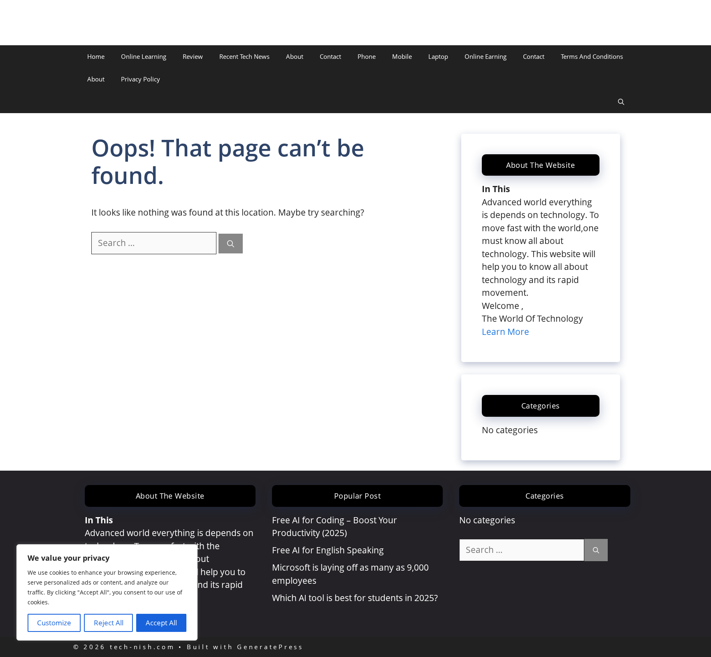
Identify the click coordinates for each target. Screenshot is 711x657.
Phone (367, 56)
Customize (54, 622)
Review (193, 56)
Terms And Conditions (592, 56)
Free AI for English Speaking (328, 550)
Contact (330, 56)
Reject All (108, 622)
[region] (107, 592)
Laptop (438, 56)
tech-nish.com (123, 23)
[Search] (230, 243)
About (294, 56)
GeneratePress (270, 647)
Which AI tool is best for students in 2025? (355, 598)
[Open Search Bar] (621, 102)
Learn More (505, 331)
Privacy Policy (140, 79)
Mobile (402, 56)
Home (96, 56)
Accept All (161, 622)
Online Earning (486, 56)
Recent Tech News (244, 56)
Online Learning (143, 56)
